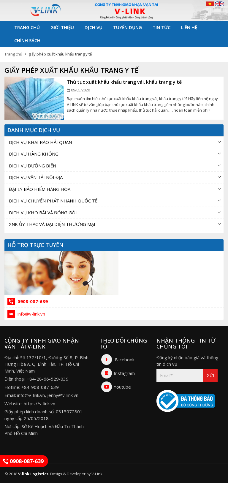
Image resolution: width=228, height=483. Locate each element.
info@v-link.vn (30, 314)
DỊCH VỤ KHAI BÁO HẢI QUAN (40, 142)
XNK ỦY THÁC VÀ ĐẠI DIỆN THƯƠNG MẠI (52, 224)
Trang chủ (27, 27)
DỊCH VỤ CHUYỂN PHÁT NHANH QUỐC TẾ (53, 201)
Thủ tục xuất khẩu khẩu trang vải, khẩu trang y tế (124, 82)
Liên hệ (189, 27)
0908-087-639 (32, 301)
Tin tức (161, 27)
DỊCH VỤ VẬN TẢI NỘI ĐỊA (36, 177)
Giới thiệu (62, 27)
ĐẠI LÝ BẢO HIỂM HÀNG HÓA (39, 189)
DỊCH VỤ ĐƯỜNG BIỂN (32, 166)
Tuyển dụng (127, 27)
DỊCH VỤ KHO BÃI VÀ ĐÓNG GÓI (43, 213)
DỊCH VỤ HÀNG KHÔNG (33, 154)
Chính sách (27, 40)
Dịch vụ (93, 27)
